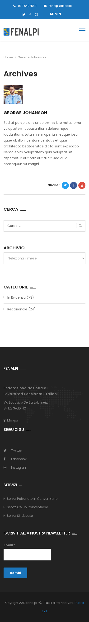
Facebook (18, 459)
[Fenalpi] (21, 32)
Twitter (16, 450)
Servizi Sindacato (20, 515)
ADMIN (55, 14)
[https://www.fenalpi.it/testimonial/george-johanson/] (81, 185)
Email (9, 545)
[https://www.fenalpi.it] (23, 14)
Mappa (12, 420)
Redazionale (17, 309)
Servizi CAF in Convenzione (27, 507)
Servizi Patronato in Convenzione (32, 498)
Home (8, 57)
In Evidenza (16, 297)
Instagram (19, 467)
